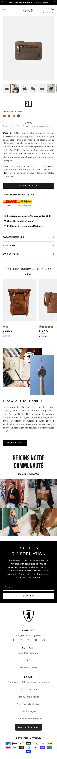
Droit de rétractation (28, 727)
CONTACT (28, 630)
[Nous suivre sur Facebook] (13, 639)
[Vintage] (4, 327)
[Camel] (7, 327)
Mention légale (28, 711)
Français (46, 12)
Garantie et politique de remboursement (28, 682)
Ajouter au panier (28, 185)
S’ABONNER (28, 596)
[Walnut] (46, 327)
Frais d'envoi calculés (27, 126)
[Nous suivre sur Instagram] (21, 639)
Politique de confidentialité (28, 718)
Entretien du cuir (28, 667)
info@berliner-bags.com (28, 635)
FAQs (28, 660)
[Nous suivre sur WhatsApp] (43, 639)
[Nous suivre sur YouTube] (35, 639)
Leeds (7, 330)
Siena (43, 330)
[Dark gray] (43, 327)
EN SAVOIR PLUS (15, 443)
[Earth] (49, 327)
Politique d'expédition (28, 696)
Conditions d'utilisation (28, 704)
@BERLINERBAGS (28, 473)
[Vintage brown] (52, 327)
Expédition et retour (28, 653)
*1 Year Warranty (28, 689)
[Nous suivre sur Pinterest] (28, 639)
